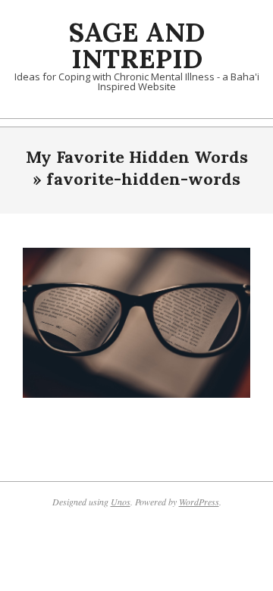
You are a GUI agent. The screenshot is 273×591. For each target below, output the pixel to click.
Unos (120, 502)
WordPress (199, 502)
